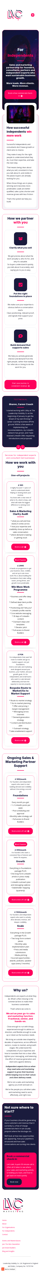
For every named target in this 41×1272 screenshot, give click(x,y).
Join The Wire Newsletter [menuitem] (11, 1244)
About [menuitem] (4, 1224)
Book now (14, 1182)
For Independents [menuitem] (8, 1231)
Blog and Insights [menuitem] (8, 1251)
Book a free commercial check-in (20, 94)
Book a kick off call (19, 831)
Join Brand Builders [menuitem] (9, 1248)
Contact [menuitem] (5, 1234)
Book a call (19, 547)
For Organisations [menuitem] (8, 1227)
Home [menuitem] (4, 1220)
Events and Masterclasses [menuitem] (11, 1241)
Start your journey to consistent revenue (20, 384)
